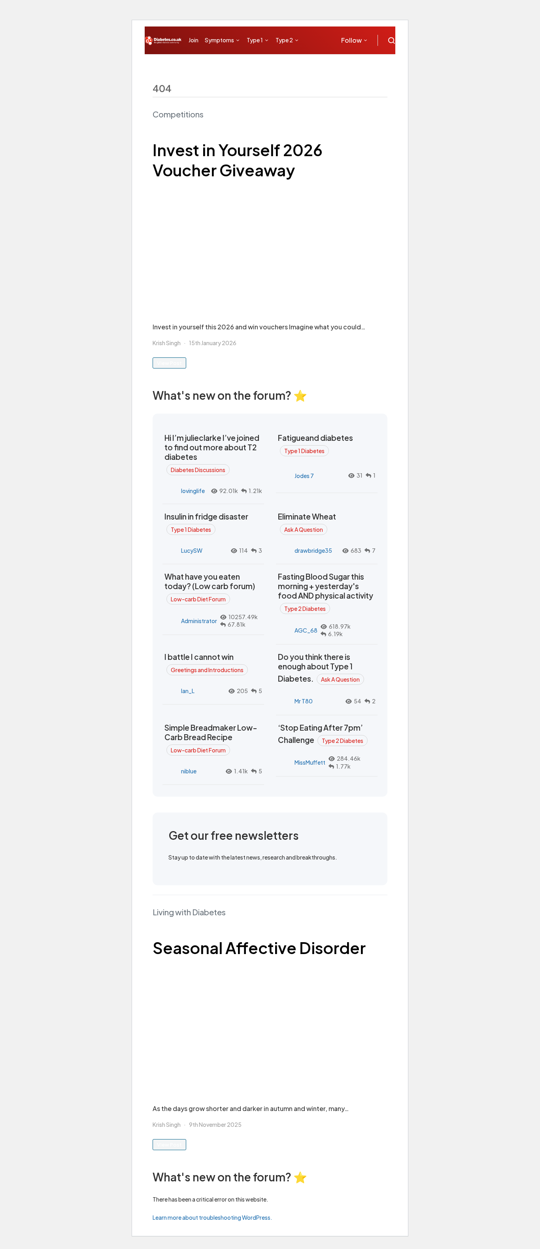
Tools (292, 63)
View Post (169, 363)
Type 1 (255, 39)
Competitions (178, 114)
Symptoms (219, 39)
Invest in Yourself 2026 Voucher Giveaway (238, 160)
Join (193, 39)
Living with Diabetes (189, 912)
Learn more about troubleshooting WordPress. (212, 1217)
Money (263, 63)
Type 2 (284, 39)
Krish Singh (167, 342)
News (319, 63)
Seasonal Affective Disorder (259, 947)
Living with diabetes (217, 63)
